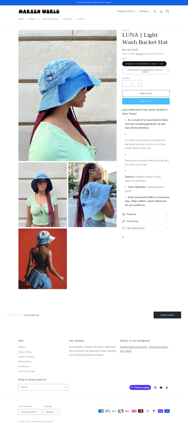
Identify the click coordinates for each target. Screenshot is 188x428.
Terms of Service (26, 357)
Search (21, 347)
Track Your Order (26, 371)
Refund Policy (25, 362)
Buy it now (146, 101)
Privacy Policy (25, 352)
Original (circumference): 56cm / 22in (144, 64)
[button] (33, 19)
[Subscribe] (65, 387)
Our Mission (24, 366)
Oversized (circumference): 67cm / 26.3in (146, 71)
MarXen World (30, 422)
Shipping (139, 54)
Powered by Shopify (45, 422)
